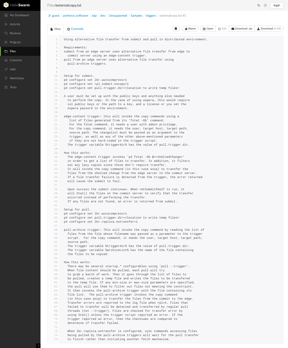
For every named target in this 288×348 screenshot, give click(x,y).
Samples (136, 15)
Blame (192, 28)
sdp (94, 15)
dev (102, 15)
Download (270, 28)
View (57, 29)
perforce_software (75, 15)
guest (55, 15)
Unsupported (118, 15)
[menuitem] (20, 15)
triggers (151, 15)
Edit (224, 28)
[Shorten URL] (176, 29)
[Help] (265, 5)
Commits (76, 29)
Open (209, 28)
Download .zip (243, 28)
